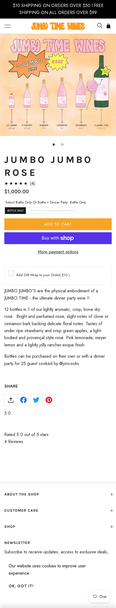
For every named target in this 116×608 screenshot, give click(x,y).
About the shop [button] (21, 494)
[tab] (53, 144)
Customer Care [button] (21, 510)
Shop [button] (9, 526)
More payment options (58, 252)
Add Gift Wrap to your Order (43, 274)
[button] (7, 26)
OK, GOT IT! (21, 586)
